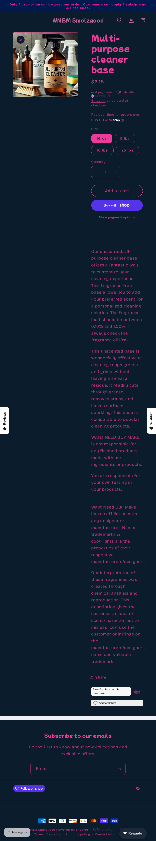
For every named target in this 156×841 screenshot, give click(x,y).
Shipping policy (77, 834)
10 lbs (102, 150)
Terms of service (47, 834)
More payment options (117, 217)
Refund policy (103, 829)
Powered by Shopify (72, 829)
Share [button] (100, 677)
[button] (11, 20)
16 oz (102, 138)
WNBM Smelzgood (41, 829)
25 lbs (127, 150)
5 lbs (125, 138)
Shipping (98, 100)
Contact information (111, 834)
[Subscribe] (119, 769)
